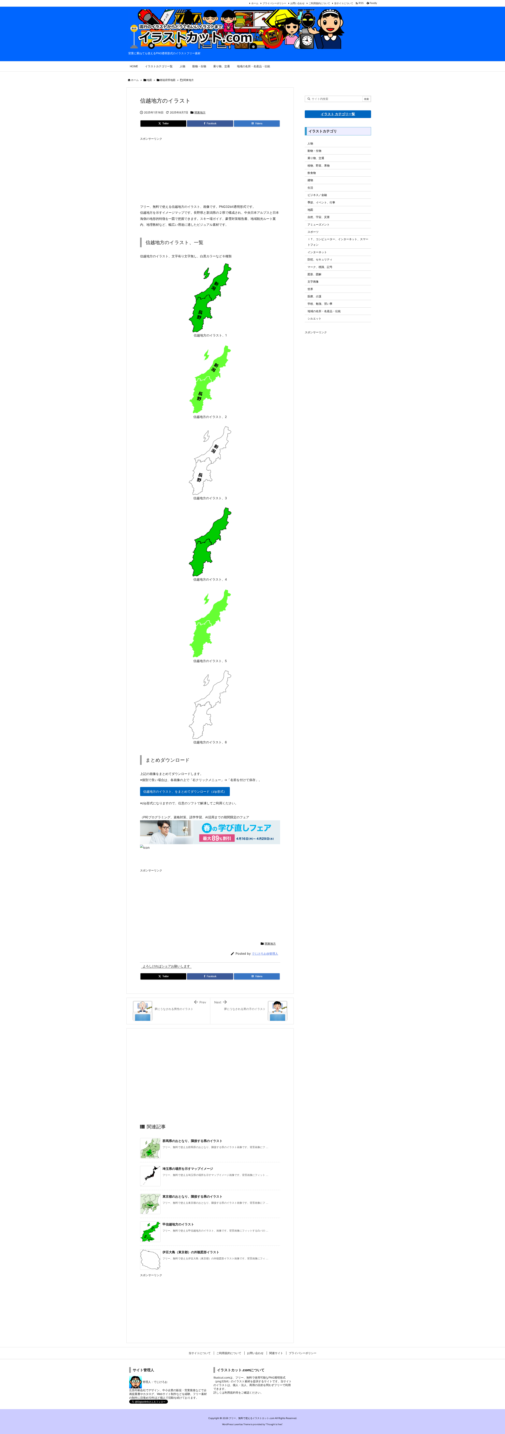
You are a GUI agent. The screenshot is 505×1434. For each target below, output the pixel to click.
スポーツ (313, 231)
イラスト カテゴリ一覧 (338, 114)
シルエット (314, 318)
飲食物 (312, 172)
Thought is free (274, 1424)
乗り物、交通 (316, 158)
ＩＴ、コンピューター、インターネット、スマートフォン (338, 241)
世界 (310, 289)
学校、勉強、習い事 (320, 303)
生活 (310, 187)
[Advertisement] (210, 170)
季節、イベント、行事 (321, 202)
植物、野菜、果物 (319, 165)
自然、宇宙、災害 (319, 217)
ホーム (254, 3)
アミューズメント (319, 224)
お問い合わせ (297, 3)
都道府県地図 (167, 79)
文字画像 (313, 281)
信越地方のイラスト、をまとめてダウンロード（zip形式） (185, 791)
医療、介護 (314, 296)
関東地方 (188, 79)
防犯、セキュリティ (320, 259)
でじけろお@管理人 (265, 953)
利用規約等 (231, 1392)
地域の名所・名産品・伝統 (324, 311)
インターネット (317, 252)
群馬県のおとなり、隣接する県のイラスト (193, 1141)
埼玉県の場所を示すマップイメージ (188, 1169)
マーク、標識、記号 (320, 267)
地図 (149, 79)
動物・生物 (314, 150)
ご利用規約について (319, 3)
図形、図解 (314, 274)
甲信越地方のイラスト (178, 1224)
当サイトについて (343, 3)
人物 (310, 143)
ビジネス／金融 (317, 195)
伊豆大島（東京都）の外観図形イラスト (191, 1252)
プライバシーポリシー (274, 3)
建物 (310, 180)
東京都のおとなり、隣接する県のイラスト (193, 1196)
